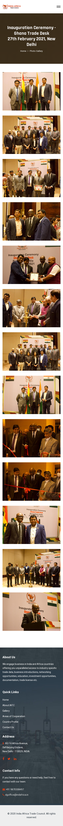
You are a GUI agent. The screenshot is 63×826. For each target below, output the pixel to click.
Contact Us (8, 727)
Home (23, 51)
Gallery (6, 711)
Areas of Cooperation (14, 716)
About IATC (9, 705)
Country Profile (10, 722)
